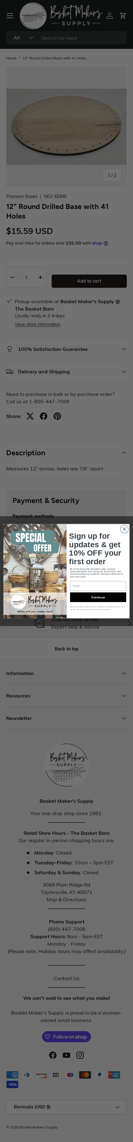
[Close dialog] (124, 529)
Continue (98, 597)
